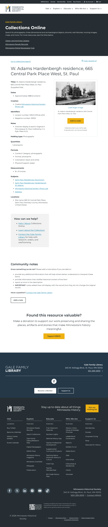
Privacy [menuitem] (50, 518)
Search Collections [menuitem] (33, 434)
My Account (89, 2)
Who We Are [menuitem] (72, 419)
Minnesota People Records (16, 44)
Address (18, 192)
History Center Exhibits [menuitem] (12, 437)
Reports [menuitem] (69, 443)
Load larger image (75, 108)
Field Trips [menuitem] (50, 464)
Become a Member (45, 391)
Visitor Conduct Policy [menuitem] (87, 518)
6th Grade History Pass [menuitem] (52, 475)
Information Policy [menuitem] (60, 518)
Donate (53, 2)
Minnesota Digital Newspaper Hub (19, 48)
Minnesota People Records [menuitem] (33, 429)
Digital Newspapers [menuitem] (34, 447)
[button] (42, 9)
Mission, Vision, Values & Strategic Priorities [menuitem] (72, 430)
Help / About (24, 223)
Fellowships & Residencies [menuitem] (71, 465)
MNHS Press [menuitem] (31, 451)
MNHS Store (45, 2)
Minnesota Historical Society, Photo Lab (31, 189)
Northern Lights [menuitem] (52, 434)
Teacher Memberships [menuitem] (51, 469)
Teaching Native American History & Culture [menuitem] (53, 457)
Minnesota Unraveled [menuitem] (34, 462)
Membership (61, 2)
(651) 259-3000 (77, 495)
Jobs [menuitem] (67, 455)
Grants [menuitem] (68, 470)
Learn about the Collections (31, 230)
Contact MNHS (94, 495)
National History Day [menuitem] (54, 438)
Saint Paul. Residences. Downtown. (30, 180)
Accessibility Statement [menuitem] (71, 520)
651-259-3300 (94, 371)
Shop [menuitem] (87, 441)
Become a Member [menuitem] (14, 432)
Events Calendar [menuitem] (13, 443)
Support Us (65, 391)
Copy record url (90, 61)
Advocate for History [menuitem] (93, 445)
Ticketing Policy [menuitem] (73, 518)
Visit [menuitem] (9, 419)
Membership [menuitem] (90, 428)
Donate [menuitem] (88, 432)
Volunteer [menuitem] (69, 474)
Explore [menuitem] (30, 419)
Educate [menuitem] (50, 419)
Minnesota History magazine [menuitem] (33, 456)
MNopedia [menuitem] (30, 466)
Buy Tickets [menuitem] (11, 428)
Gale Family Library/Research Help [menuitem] (33, 441)
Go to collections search (21, 61)
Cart (99, 2)
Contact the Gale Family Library (39, 293)
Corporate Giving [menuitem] (91, 436)
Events (69, 2)
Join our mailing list (92, 408)
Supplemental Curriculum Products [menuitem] (54, 450)
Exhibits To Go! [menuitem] (71, 447)
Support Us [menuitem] (90, 419)
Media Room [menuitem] (70, 451)
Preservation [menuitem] (31, 470)
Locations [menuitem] (10, 424)
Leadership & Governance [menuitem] (70, 437)
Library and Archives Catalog (17, 41)
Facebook (54, 381)
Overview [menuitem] (30, 424)
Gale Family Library (13, 22)
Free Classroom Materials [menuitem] (52, 429)
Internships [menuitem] (70, 460)
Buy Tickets (77, 2)
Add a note (18, 300)
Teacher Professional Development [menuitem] (53, 444)
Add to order (75, 121)
